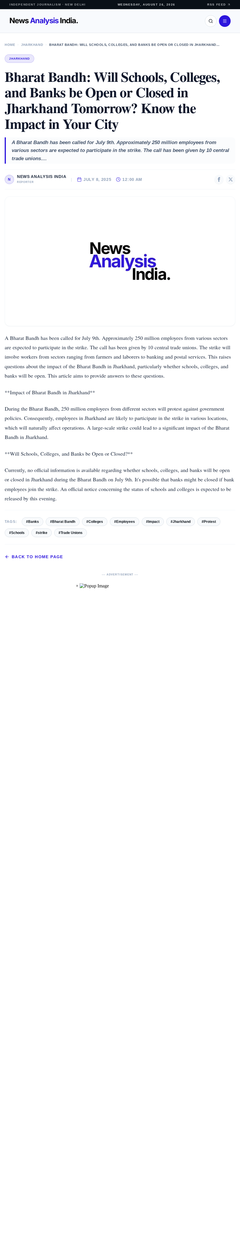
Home (10, 44)
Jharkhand (32, 44)
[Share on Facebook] (219, 179)
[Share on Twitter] (230, 179)
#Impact (153, 522)
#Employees (124, 522)
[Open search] (211, 21)
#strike (41, 533)
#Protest (209, 522)
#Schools (17, 533)
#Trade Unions (71, 533)
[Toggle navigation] (225, 21)
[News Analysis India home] (43, 21)
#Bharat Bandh (62, 522)
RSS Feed (216, 4)
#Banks (32, 522)
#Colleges (94, 522)
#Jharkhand (181, 522)
